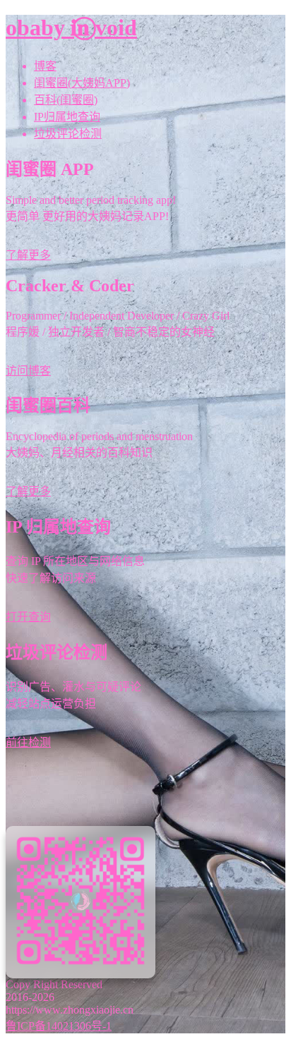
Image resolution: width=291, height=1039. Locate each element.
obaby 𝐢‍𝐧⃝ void (71, 27)
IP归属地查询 (67, 117)
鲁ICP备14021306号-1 (59, 1026)
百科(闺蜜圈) (65, 100)
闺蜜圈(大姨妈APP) (82, 83)
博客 (45, 66)
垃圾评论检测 (68, 134)
